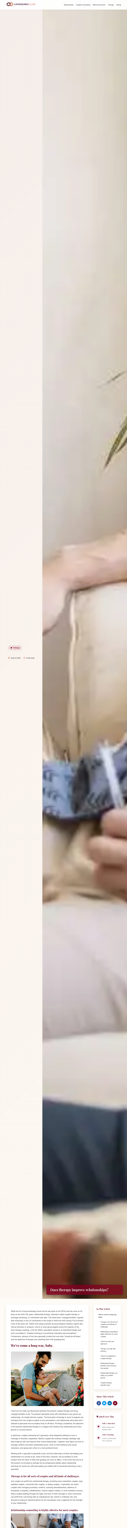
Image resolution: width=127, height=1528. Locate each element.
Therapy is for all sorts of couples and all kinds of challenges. (109, 1324)
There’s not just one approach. (107, 1342)
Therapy (111, 5)
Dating (118, 5)
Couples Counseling (83, 5)
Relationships (68, 5)
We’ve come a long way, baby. (108, 1316)
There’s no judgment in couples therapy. (108, 1357)
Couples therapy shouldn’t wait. (106, 1384)
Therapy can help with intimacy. (108, 1350)
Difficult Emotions (99, 5)
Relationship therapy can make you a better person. (109, 1375)
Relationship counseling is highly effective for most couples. (109, 1334)
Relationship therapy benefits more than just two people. (108, 1365)
